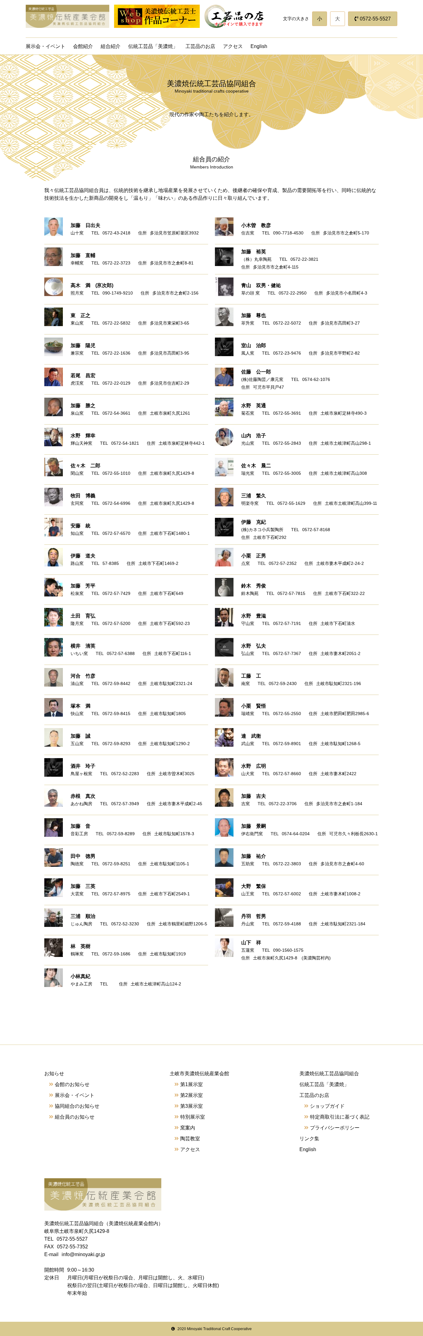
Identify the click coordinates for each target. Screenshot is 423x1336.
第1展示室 (191, 1084)
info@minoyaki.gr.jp (83, 1254)
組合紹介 (110, 46)
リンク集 (309, 1138)
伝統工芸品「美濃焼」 (153, 46)
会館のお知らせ (72, 1084)
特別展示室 (192, 1117)
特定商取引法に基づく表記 (339, 1117)
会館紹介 (83, 46)
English (259, 46)
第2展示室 (191, 1095)
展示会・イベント (45, 46)
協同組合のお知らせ (77, 1106)
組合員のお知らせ (74, 1117)
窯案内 (187, 1127)
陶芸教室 (190, 1138)
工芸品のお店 (200, 46)
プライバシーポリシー (335, 1127)
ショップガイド (327, 1106)
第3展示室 (191, 1106)
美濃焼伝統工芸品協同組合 (329, 1073)
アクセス (233, 46)
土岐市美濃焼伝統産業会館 (199, 1073)
